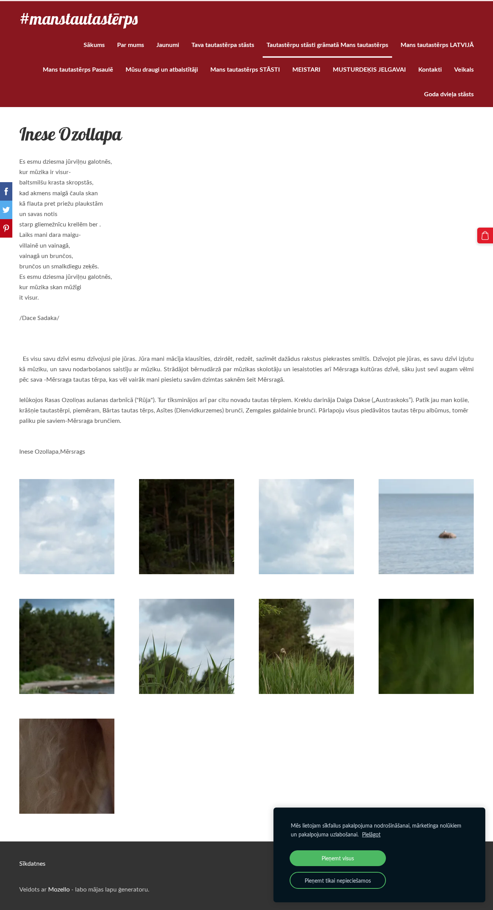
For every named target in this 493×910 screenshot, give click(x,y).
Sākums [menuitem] (94, 44)
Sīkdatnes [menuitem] (32, 863)
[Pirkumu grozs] (485, 235)
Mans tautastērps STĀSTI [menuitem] (245, 69)
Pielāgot (371, 834)
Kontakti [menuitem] (430, 69)
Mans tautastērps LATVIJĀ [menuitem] (437, 44)
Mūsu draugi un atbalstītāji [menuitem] (162, 69)
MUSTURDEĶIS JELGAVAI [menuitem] (369, 69)
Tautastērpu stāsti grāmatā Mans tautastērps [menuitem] (327, 44)
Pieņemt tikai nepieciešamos (338, 880)
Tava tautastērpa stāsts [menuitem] (222, 44)
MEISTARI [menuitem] (306, 69)
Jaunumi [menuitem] (167, 44)
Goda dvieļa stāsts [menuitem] (449, 93)
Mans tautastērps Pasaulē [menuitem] (78, 69)
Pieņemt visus (338, 858)
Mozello (59, 889)
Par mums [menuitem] (130, 44)
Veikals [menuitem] (464, 69)
